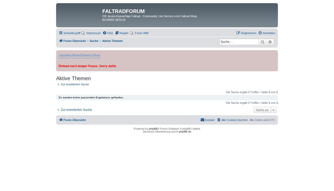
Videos (86, 55)
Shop (96, 55)
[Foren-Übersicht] (79, 12)
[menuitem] (91, 33)
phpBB (153, 128)
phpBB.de (185, 131)
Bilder (76, 55)
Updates (65, 55)
